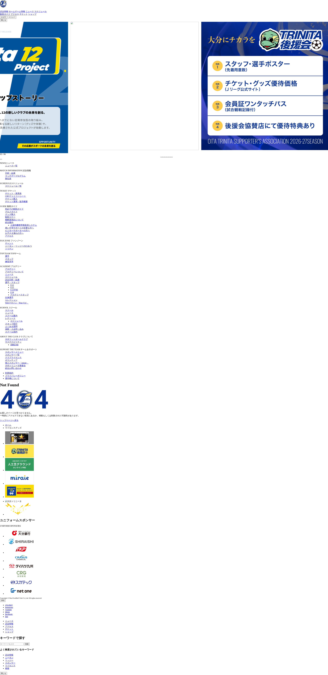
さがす (3, 17)
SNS (2, 601)
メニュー (12, 17)
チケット (23, 14)
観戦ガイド (5, 14)
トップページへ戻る (9, 420)
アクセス (15, 14)
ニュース (30, 11)
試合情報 (4, 11)
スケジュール (40, 11)
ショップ (32, 14)
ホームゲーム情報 (17, 11)
